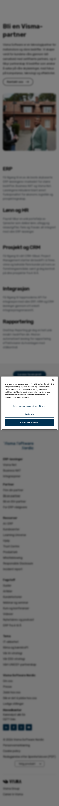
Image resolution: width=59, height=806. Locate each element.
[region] (29, 403)
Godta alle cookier (29, 422)
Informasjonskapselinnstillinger (29, 406)
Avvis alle (29, 414)
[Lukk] (53, 380)
